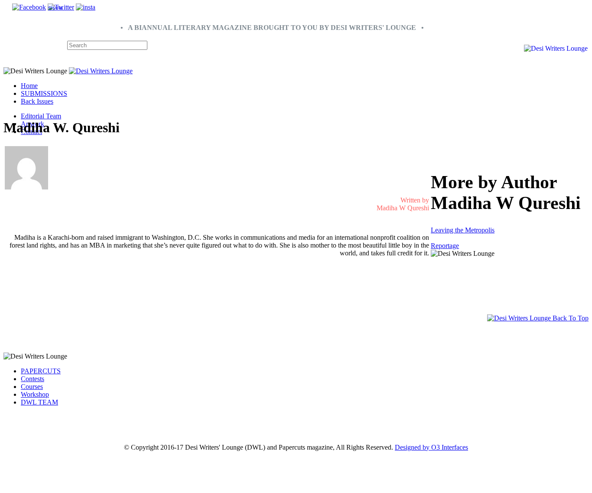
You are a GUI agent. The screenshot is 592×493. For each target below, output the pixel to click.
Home (29, 85)
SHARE (55, 8)
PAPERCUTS (41, 371)
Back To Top (570, 318)
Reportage (445, 245)
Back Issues (37, 101)
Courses (32, 386)
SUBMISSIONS (44, 93)
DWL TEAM (39, 402)
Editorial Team (41, 116)
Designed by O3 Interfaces (431, 447)
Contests (32, 378)
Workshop (35, 394)
